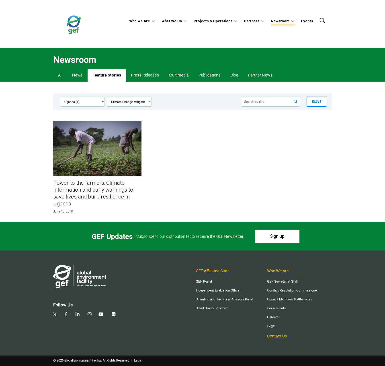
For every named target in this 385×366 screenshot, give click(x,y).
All (60, 75)
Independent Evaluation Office (218, 290)
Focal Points (276, 308)
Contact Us (277, 336)
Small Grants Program (212, 308)
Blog (234, 75)
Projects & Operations (213, 21)
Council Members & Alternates (289, 299)
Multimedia (179, 75)
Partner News (260, 75)
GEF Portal (204, 281)
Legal (271, 326)
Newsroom (280, 21)
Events (307, 21)
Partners (251, 21)
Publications (210, 75)
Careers (273, 317)
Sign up (277, 236)
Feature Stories (106, 75)
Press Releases (145, 75)
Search (322, 20)
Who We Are (139, 21)
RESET (317, 101)
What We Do (172, 21)
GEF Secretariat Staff (282, 281)
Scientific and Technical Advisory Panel (224, 299)
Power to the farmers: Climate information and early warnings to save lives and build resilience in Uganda (93, 193)
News (77, 75)
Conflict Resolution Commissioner (292, 290)
